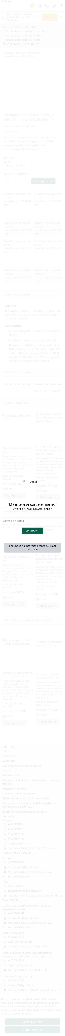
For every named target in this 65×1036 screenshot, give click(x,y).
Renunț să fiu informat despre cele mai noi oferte (32, 547)
